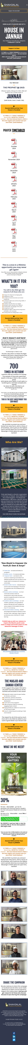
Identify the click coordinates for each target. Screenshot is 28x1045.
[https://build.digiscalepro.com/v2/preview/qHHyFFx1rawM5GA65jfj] (10, 5)
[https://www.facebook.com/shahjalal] (14, 1033)
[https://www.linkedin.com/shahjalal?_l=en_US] (14, 1036)
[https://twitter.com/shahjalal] (14, 1039)
